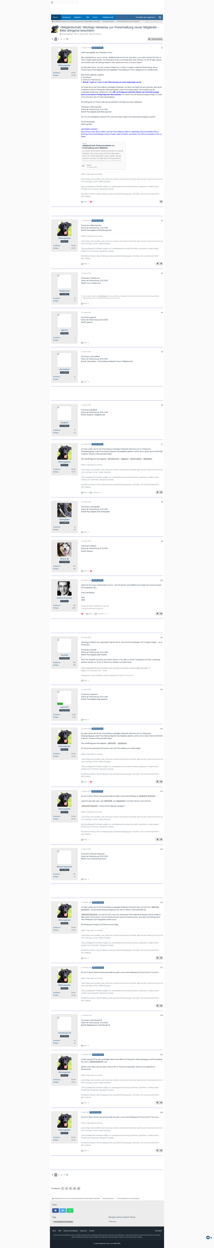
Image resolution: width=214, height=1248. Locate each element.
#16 (161, 902)
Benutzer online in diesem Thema (122, 1217)
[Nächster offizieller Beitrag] (161, 201)
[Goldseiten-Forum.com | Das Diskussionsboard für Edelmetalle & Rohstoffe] (107, 7)
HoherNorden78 (97, 1062)
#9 (162, 541)
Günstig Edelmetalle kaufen (91, 608)
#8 (162, 502)
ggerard (125, 459)
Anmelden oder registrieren (145, 17)
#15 (161, 849)
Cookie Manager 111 (208, 1238)
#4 (162, 312)
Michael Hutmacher (90, 915)
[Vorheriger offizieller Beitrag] (157, 263)
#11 (161, 637)
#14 (161, 791)
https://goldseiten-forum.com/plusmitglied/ (127, 62)
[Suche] (160, 17)
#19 (161, 1055)
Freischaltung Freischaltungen (63, 1222)
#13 (161, 729)
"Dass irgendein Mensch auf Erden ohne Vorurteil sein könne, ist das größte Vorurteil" (114, 668)
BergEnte (148, 459)
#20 (161, 1112)
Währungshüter (67, 34)
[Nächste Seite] (67, 39)
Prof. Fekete (126, 675)
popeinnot (123, 743)
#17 (161, 967)
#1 (162, 48)
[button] (55, 1210)
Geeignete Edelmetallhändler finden (94, 606)
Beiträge (55, 75)
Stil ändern (158, 1231)
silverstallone (136, 459)
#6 (162, 405)
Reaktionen (56, 73)
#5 (162, 352)
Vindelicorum (103, 296)
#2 (162, 221)
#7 (162, 444)
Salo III (89, 165)
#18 (161, 1015)
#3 (162, 273)
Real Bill (112, 743)
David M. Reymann (148, 796)
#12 (161, 689)
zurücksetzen (211, 1238)
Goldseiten (113, 675)
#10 (161, 580)
